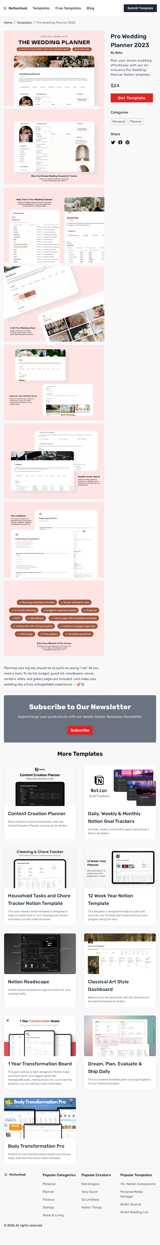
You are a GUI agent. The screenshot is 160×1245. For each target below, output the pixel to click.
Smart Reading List (134, 1212)
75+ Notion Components (138, 1184)
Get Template (132, 98)
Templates (41, 8)
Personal (118, 121)
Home (8, 22)
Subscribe (80, 730)
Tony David (90, 1192)
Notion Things (92, 1207)
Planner (135, 121)
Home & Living (53, 1215)
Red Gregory (91, 1184)
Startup (48, 1207)
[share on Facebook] (120, 142)
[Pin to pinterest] (127, 142)
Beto (119, 53)
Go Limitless (90, 1199)
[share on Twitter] (113, 142)
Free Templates (68, 8)
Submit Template (140, 8)
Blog (90, 8)
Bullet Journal (130, 1204)
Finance (48, 1199)
